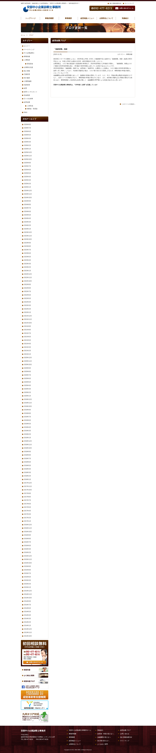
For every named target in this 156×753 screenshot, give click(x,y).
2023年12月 (28, 232)
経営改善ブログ (125, 730)
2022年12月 (28, 274)
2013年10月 (28, 636)
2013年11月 (28, 632)
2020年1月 (27, 396)
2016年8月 (27, 538)
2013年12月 (28, 629)
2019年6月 (27, 420)
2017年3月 (27, 514)
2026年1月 (27, 149)
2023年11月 (28, 236)
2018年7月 (27, 458)
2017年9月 (27, 493)
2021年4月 (27, 343)
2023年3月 (27, 264)
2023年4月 (27, 260)
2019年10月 (28, 406)
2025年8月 (27, 163)
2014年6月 (27, 608)
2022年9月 (27, 284)
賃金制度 (27, 95)
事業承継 (129, 54)
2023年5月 (27, 257)
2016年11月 (28, 528)
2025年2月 (27, 183)
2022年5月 (27, 298)
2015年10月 (28, 563)
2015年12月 (28, 556)
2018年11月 (28, 444)
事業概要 (68, 18)
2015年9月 (27, 566)
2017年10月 (28, 490)
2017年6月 (27, 504)
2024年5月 (27, 215)
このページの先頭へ (128, 104)
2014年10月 (28, 598)
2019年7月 (27, 417)
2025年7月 (27, 166)
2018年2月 (27, 476)
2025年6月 (27, 170)
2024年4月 (27, 218)
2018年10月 (28, 448)
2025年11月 (28, 156)
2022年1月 (27, 312)
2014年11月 (28, 594)
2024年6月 (27, 211)
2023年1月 (27, 270)
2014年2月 (27, 622)
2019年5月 (27, 424)
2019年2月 (27, 434)
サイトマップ (129, 3)
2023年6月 (27, 253)
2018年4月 (27, 469)
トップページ (30, 18)
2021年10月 (28, 323)
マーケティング (29, 49)
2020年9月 (27, 368)
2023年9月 (27, 243)
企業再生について (106, 18)
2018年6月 (27, 462)
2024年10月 (28, 197)
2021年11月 (28, 319)
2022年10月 (28, 281)
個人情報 (27, 71)
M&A (25, 112)
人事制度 (27, 60)
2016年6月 (27, 545)
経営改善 (27, 102)
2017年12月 (28, 483)
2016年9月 (27, 535)
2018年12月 (28, 441)
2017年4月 (27, 511)
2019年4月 (27, 427)
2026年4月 (27, 138)
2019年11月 (28, 403)
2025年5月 (27, 173)
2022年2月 (27, 309)
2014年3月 (27, 618)
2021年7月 (27, 333)
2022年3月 (27, 305)
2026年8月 (27, 124)
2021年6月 (27, 336)
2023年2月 (27, 267)
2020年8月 (27, 371)
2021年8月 (27, 330)
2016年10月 (28, 531)
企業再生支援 (28, 67)
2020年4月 (27, 385)
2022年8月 (27, 288)
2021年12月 (28, 316)
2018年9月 (27, 451)
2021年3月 (27, 347)
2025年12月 (28, 152)
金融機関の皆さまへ (104, 737)
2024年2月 (27, 225)
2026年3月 (27, 142)
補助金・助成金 (32, 109)
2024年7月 (27, 208)
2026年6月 (27, 131)
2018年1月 (27, 479)
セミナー (27, 46)
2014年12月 (28, 591)
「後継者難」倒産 (61, 49)
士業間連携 (27, 81)
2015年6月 (27, 577)
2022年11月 (28, 277)
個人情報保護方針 (116, 3)
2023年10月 (28, 239)
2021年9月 (27, 326)
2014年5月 (27, 611)
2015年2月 (27, 584)
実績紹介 (125, 18)
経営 (25, 88)
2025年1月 (27, 187)
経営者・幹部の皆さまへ (105, 734)
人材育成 (30, 106)
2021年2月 (27, 350)
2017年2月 (27, 518)
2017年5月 (27, 507)
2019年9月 (27, 410)
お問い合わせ (124, 734)
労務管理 (27, 74)
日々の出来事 (28, 98)
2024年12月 (28, 190)
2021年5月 (27, 340)
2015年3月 (27, 580)
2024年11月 (28, 194)
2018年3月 (27, 472)
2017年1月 (27, 521)
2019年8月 (27, 413)
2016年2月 (27, 552)
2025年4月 (27, 176)
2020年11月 (28, 361)
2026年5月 (27, 135)
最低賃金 (30, 64)
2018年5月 (27, 465)
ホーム (23, 35)
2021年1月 (27, 354)
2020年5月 (27, 382)
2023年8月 (27, 246)
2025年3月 (27, 180)
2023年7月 (27, 250)
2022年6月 (27, 295)
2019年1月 (27, 437)
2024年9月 (27, 201)
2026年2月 (27, 145)
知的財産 (27, 85)
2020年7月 (27, 375)
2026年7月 (27, 128)
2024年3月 (27, 222)
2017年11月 (28, 486)
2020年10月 (28, 364)
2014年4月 (27, 615)
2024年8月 (27, 204)
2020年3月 (27, 389)
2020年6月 (27, 378)
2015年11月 (28, 559)
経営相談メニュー (87, 18)
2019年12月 (28, 399)
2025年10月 (28, 159)
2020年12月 (28, 357)
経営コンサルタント (30, 92)
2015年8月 (27, 570)
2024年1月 (27, 229)
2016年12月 (28, 524)
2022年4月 (27, 302)
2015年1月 (27, 587)
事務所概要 (49, 18)
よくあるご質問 (102, 744)
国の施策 (27, 78)
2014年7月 (27, 605)
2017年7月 (27, 500)
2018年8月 (27, 455)
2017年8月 (27, 497)
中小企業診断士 (29, 53)
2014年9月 (27, 601)
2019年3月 (27, 430)
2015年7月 (27, 573)
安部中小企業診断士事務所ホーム (80, 730)
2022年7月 (27, 291)
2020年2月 (27, 392)
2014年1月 (27, 625)
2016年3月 (27, 549)
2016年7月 (27, 542)
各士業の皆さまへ (103, 741)
